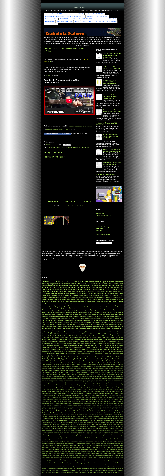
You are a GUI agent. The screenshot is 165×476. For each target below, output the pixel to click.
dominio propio (85, 441)
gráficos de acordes (86, 21)
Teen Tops (76, 426)
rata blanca (117, 463)
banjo (83, 434)
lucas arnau (90, 380)
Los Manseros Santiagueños (113, 360)
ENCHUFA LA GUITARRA (82, 7)
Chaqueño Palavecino (102, 397)
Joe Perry (54, 409)
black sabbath (119, 297)
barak (86, 434)
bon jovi (85, 326)
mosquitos (99, 230)
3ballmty (44, 391)
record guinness (46, 464)
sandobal (92, 384)
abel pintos (58, 293)
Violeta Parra (45, 318)
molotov (79, 349)
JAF (76, 407)
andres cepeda (67, 291)
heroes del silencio (60, 305)
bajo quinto (67, 434)
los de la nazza (68, 455)
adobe (106, 430)
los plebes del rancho (105, 295)
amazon (83, 432)
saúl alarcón (56, 466)
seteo (78, 351)
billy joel (104, 368)
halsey (93, 445)
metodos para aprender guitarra (63, 459)
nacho (102, 382)
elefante (82, 299)
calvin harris (78, 436)
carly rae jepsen (61, 438)
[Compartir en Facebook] (68, 145)
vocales (54, 472)
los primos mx (77, 380)
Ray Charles (106, 422)
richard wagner (70, 464)
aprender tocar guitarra (67, 307)
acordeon (97, 430)
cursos (53, 328)
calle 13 (99, 326)
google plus (65, 445)
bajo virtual (79, 434)
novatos (94, 314)
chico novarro (50, 372)
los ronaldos (84, 380)
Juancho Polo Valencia (59, 411)
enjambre (48, 343)
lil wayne (47, 455)
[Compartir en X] (67, 145)
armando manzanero (50, 434)
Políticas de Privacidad (50, 24)
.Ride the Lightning (47, 355)
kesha (50, 453)
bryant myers (56, 370)
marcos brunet (54, 457)
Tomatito (56, 428)
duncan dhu (86, 374)
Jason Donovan (114, 407)
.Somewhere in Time (66, 324)
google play (59, 445)
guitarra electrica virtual (110, 376)
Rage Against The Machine (86, 422)
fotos (92, 328)
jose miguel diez (69, 451)
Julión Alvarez (51, 293)
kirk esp (71, 453)
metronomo (120, 347)
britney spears (59, 436)
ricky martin (115, 309)
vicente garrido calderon (96, 470)
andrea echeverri (95, 432)
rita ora (85, 464)
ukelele (97, 305)
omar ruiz (95, 461)
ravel (121, 463)
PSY (84, 337)
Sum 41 (62, 426)
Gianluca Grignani (46, 359)
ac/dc (105, 284)
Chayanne (107, 305)
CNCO (77, 299)
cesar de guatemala (118, 370)
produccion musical (59, 332)
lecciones (61, 380)
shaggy (117, 466)
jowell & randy (76, 451)
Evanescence (98, 357)
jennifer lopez (90, 449)
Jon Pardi (68, 409)
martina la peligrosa (70, 457)
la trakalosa (84, 330)
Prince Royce (108, 297)
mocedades (79, 459)
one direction (90, 287)
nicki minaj (120, 382)
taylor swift (80, 303)
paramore (105, 349)
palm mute (116, 461)
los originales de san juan (85, 455)
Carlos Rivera (104, 324)
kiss (107, 320)
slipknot (44, 310)
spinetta (68, 468)
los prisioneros (65, 347)
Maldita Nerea (62, 416)
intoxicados (78, 447)
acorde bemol (59, 366)
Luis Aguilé (99, 414)
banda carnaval (79, 326)
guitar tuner (98, 343)
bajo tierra (73, 434)
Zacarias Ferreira (91, 430)
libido (57, 314)
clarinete (103, 438)
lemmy (109, 453)
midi (73, 459)
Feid (108, 357)
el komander (109, 307)
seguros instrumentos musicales (90, 466)
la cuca (115, 378)
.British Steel (82, 353)
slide (85, 351)
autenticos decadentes (85, 339)
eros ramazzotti (55, 343)
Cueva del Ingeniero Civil (103, 215)
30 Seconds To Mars (117, 389)
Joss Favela (85, 359)
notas (104, 293)
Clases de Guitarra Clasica (102, 289)
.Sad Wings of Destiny (82, 389)
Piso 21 (88, 337)
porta (82, 463)
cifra (99, 438)
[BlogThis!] (65, 145)
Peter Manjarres (67, 422)
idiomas (114, 328)
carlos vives (102, 307)
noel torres (44, 384)
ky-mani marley (86, 453)
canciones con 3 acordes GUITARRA (54, 13)
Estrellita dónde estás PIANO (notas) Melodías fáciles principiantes (112, 55)
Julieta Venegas (105, 359)
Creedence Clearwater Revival (60, 310)
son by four (63, 468)
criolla (88, 439)
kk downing (76, 453)
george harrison (88, 376)
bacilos (94, 339)
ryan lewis (112, 464)
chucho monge (64, 372)
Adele (68, 299)
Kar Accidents (97, 411)
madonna (72, 347)
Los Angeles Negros (88, 360)
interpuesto (72, 447)
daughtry (118, 439)
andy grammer (107, 432)
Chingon (118, 397)
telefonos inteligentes (58, 385)
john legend (71, 345)
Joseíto (114, 409)
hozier (58, 378)
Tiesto (46, 428)
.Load (51, 389)
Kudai (60, 360)
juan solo (83, 451)
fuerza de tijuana (100, 443)
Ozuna (80, 301)
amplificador (60, 318)
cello (66, 438)
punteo (75, 332)
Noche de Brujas (46, 420)
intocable (67, 320)
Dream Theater (93, 335)
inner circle (66, 447)
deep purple (67, 295)
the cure (66, 385)
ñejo (122, 472)
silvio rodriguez (111, 314)
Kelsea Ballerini (46, 360)
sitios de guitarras (46, 468)
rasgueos (96, 293)
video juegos (110, 293)
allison (50, 307)
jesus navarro (110, 449)
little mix (52, 455)
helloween (108, 328)
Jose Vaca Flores (107, 409)
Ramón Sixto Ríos (98, 422)
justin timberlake (68, 330)
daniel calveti (68, 341)
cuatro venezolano (94, 439)
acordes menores (76, 366)
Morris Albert (100, 418)
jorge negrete (95, 378)
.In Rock (47, 389)
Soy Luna (84, 301)
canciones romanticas (84, 318)
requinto (65, 284)
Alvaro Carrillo (104, 391)
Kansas (85, 411)
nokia (61, 461)
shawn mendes (62, 299)
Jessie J (66, 359)
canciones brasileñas (99, 436)
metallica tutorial (118, 457)
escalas (88, 328)
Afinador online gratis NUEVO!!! (64, 21)
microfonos (87, 382)
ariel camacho (58, 285)
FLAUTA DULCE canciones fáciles (68, 19)
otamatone (103, 461)
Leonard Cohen (60, 412)
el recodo (50, 299)
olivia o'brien (89, 461)
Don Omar (120, 324)
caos (91, 370)
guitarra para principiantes (77, 287)
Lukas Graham (113, 414)
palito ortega (110, 461)
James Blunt (99, 407)
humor (121, 445)
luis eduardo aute (98, 380)
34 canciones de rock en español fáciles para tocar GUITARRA (111, 136)
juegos (54, 309)
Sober (43, 426)
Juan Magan (112, 335)
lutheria (104, 330)
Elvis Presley (49, 403)
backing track (70, 326)
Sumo (65, 426)
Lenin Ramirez (75, 360)
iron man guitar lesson (104, 447)
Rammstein (49, 364)
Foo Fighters (68, 301)
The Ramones (111, 426)
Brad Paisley (73, 395)
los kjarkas (75, 455)
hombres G (61, 320)
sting (121, 384)
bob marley (54, 295)
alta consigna (77, 432)
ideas (43, 447)
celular (69, 438)
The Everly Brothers (91, 426)
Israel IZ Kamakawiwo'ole (54, 407)
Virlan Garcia (94, 310)
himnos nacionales (108, 445)
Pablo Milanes (72, 420)
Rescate (112, 422)
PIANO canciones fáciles (51, 19)
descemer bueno (57, 441)
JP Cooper (79, 407)
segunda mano (73, 466)
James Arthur (92, 407)
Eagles (100, 335)
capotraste (120, 339)
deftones (47, 441)
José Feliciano (64, 316)
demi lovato (54, 374)
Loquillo (81, 360)
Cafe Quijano (115, 395)
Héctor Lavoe (117, 405)
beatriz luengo (91, 368)
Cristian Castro (64, 335)
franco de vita (80, 343)
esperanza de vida (60, 443)
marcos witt (94, 347)
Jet (69, 359)
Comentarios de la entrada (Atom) (72, 206)
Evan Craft (73, 403)
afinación (48, 75)
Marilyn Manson (80, 310)
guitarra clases (108, 282)
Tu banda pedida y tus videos (75, 428)
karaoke (114, 451)
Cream (101, 399)
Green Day (65, 287)
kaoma (110, 451)
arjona (44, 285)
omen (99, 461)
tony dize (54, 470)
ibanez (52, 345)
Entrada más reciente (51, 201)
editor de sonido (94, 341)
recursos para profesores (56, 464)
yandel (54, 334)
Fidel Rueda (113, 357)
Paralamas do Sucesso (91, 420)
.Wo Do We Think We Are (102, 389)
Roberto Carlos (105, 337)
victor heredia (105, 470)
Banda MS (88, 285)
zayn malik (54, 387)
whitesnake (73, 472)
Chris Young (50, 399)
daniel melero (111, 439)
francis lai (88, 443)
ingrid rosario (60, 447)
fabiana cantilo (60, 376)
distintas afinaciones (76, 441)
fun (72, 376)
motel (89, 459)
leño (113, 453)
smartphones (117, 384)
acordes (101, 310)
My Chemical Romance (58, 337)
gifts (122, 443)
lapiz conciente (101, 453)
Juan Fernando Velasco (95, 359)
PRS (60, 420)
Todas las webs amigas (103, 234)
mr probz (97, 459)
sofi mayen (57, 468)
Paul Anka (105, 420)
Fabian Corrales (87, 403)
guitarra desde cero (111, 21)
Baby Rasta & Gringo (82, 393)
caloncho (66, 436)
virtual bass (48, 472)
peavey (69, 384)
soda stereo (55, 289)
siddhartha (107, 384)
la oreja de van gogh (117, 312)
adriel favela (111, 430)
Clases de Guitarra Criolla (115, 284)
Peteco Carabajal (58, 422)
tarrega (79, 468)
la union (119, 378)
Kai (81, 411)
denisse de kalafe (62, 374)
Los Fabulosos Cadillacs (84, 316)
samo (67, 351)
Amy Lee (117, 391)
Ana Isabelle (54, 393)
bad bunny (99, 339)
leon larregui (51, 314)
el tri (52, 320)
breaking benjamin (50, 436)
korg (111, 378)
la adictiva (69, 309)
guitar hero (86, 445)
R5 (119, 362)
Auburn (75, 393)
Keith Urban (120, 359)
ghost (55, 320)
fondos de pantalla (118, 301)
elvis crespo (110, 441)
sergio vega (101, 466)
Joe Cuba (49, 409)
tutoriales (120, 287)
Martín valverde (76, 362)
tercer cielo (90, 468)
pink (52, 332)
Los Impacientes (46, 414)
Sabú (96, 424)
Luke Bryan (120, 414)
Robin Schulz (55, 364)
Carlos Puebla (54, 397)
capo (49, 61)
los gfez (48, 347)
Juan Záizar (50, 411)
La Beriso (117, 411)
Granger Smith (81, 405)
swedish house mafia (47, 385)
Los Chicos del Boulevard (108, 412)
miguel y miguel (65, 349)
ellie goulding (110, 374)
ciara (70, 372)
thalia (94, 468)
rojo (58, 351)
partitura (44, 293)
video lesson (101, 385)
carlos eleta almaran (51, 438)
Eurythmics (67, 403)
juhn (86, 451)
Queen (121, 295)
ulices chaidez (88, 322)
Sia (54, 326)
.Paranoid (58, 324)
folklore (69, 293)
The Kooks (99, 364)
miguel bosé (93, 382)
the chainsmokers (84, 147)
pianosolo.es (100, 213)
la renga (107, 345)
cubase (101, 439)
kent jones (45, 453)
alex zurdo (117, 430)
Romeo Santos (46, 295)
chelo (92, 318)
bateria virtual (74, 318)
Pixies (112, 362)
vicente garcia (94, 385)
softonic (89, 351)
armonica (64, 326)
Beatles (85, 284)
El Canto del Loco (90, 357)
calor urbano (71, 436)
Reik (95, 287)
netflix (115, 382)
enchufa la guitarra (118, 441)
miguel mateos (56, 349)
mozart (93, 459)
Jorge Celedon (81, 409)
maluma (115, 291)
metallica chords (92, 457)
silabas (121, 466)
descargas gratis (71, 374)
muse (88, 293)
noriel (64, 461)
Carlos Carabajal (46, 397)
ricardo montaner (90, 332)
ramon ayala (53, 351)
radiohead (80, 332)
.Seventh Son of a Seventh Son (74, 355)
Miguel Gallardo (56, 418)
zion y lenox (65, 353)
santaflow (102, 384)
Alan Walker (73, 391)
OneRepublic (78, 337)
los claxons (81, 305)
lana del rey (113, 345)
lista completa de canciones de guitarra (58, 130)
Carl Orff (121, 395)
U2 (86, 291)
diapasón (68, 441)
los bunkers (76, 309)
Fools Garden (113, 403)
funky (74, 376)
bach (68, 318)
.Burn (85, 387)
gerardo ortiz (74, 293)
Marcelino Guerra (91, 416)
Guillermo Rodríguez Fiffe (92, 405)
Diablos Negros (63, 401)
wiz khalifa (84, 472)
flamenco (69, 343)
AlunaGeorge (97, 391)
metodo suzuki (51, 459)
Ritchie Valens (97, 337)
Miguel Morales (64, 418)
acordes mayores (51, 339)
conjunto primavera (105, 372)
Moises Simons (92, 418)
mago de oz (110, 330)
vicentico (49, 310)
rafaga (106, 463)
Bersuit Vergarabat (118, 334)
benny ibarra (98, 368)
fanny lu (72, 443)
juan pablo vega (49, 330)
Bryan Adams (90, 395)
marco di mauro (46, 457)
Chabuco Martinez (85, 397)
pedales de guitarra (64, 303)
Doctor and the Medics (97, 401)
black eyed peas (116, 368)
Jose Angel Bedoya (90, 409)
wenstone (67, 472)
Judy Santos (77, 411)
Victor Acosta (45, 430)
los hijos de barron (56, 347)
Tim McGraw (114, 364)
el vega (104, 441)
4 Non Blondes (89, 355)
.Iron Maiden (114, 322)
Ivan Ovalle (64, 407)
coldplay (80, 295)
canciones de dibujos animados (107, 287)
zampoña (48, 387)
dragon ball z (75, 328)
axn (63, 434)
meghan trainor (67, 382)
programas (120, 349)
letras (100, 282)
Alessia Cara (89, 391)
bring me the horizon (53, 312)
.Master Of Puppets (54, 316)
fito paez (64, 343)
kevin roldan (83, 345)
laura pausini (55, 380)
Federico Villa (95, 403)
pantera (121, 461)
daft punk (58, 328)
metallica (49, 287)
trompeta (67, 470)
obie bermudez (51, 384)
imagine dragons (87, 312)
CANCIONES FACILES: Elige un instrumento (89, 19)
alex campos (53, 318)
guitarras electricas (47, 309)
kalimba (75, 330)
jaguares (76, 378)
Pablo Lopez (65, 420)
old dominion (83, 461)
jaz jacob (72, 449)
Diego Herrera (71, 401)
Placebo (116, 362)
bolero (118, 434)
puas (89, 384)
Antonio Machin (61, 393)
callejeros (114, 339)
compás (59, 439)
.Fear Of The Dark (105, 322)
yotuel (121, 385)
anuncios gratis (56, 307)
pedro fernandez (52, 463)
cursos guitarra (101, 291)
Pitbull (116, 316)
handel (102, 445)
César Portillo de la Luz (109, 399)
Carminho (60, 397)
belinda (97, 434)
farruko (68, 312)
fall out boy (68, 376)
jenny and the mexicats (100, 449)
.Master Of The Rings (58, 389)
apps (43, 434)
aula (61, 434)
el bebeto (48, 320)
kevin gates (55, 453)
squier (71, 468)
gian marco (120, 307)
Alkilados (83, 334)
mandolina (110, 455)
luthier (104, 380)
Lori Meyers (86, 412)
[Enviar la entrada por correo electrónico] (60, 144)
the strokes (112, 351)
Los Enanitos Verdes (99, 297)
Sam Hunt (105, 424)
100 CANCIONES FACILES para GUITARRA (97, 16)
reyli (84, 332)
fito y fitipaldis (88, 299)
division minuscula (66, 328)
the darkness (72, 385)
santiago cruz (72, 351)
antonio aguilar (114, 432)
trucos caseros (73, 470)
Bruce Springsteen (82, 395)
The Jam (105, 426)
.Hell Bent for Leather (114, 387)
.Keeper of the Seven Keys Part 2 (94, 353)
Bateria (44, 287)
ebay (93, 441)
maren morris (87, 314)
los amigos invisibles (59, 455)
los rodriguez (98, 330)
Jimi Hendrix (45, 326)
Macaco (63, 362)
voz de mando (96, 322)
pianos (110, 299)
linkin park (45, 303)
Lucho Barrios (50, 362)
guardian (79, 445)
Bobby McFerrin (60, 357)
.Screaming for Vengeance (58, 355)
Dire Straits (72, 310)
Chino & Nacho (113, 324)
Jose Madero (99, 409)
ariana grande (78, 307)
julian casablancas (92, 451)
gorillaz (94, 376)
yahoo (117, 385)
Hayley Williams (104, 405)
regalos (65, 464)
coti (84, 295)
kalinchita (99, 451)
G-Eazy (57, 405)
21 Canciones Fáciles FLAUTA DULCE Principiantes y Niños (109, 81)
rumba (108, 464)
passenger (44, 463)
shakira (73, 297)
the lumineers (104, 351)
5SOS (48, 301)
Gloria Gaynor (70, 405)
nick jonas (56, 461)
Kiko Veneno (112, 411)
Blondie (48, 395)
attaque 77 (79, 368)
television (91, 305)
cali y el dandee (92, 326)
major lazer (120, 380)
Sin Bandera (74, 295)
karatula (118, 451)
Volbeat (120, 364)
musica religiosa (46, 332)
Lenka (54, 412)
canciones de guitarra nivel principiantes (80, 126)
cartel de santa (96, 370)
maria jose (62, 457)
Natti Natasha (119, 418)
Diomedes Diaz (87, 401)
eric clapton (83, 328)
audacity (58, 434)
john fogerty (82, 378)
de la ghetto (48, 374)
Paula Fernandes (112, 420)
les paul (71, 380)
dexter (63, 441)
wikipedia (101, 305)
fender (114, 307)
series (55, 287)
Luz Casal (44, 416)
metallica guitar (101, 457)
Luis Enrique (57, 362)
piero (86, 384)
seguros (80, 466)
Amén (49, 393)
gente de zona (80, 376)
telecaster (84, 468)
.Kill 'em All (59, 334)
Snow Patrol (84, 364)
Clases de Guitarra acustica (69, 147)
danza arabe (99, 228)
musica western (119, 459)
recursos (77, 21)
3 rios (83, 355)
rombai (95, 464)
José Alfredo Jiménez (87, 297)
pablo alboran (88, 289)
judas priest (91, 291)
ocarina (68, 461)
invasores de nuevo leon (88, 447)
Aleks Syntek (106, 355)
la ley (79, 330)
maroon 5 (51, 303)
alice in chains (56, 432)
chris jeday (95, 438)
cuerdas (106, 439)
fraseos (93, 443)
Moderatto (81, 418)
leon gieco (66, 380)
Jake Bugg (61, 359)
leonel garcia (117, 320)
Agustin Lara (66, 391)
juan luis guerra (95, 320)
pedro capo (74, 384)
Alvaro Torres (111, 391)
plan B (114, 349)
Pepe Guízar (50, 422)
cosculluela (62, 312)
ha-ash (55, 299)
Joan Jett (79, 359)
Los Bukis (48, 337)
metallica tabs (74, 382)
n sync (44, 461)
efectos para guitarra (102, 301)
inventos (96, 447)
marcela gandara (86, 347)
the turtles (78, 385)
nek (113, 382)
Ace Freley (91, 324)
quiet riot (102, 463)
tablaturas (94, 282)
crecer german (82, 439)
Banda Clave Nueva (93, 393)
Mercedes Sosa (84, 362)
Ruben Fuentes (91, 424)
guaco (101, 376)
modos (98, 382)
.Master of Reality (50, 324)
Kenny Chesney (54, 360)
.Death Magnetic (91, 387)
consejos (64, 439)
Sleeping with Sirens (117, 424)
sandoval (97, 384)
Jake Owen (85, 407)
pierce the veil (80, 384)
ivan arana (44, 449)
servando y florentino (110, 466)
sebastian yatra (100, 332)
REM (91, 337)
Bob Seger (67, 395)
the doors (44, 334)
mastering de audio (103, 347)
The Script (118, 426)
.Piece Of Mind (107, 353)
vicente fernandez (78, 289)
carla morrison (94, 307)
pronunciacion (69, 332)
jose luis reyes (60, 451)
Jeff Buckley (105, 335)
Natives (114, 418)
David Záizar (53, 401)
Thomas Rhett (106, 364)
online (97, 349)
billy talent (108, 368)
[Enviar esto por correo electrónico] (63, 145)
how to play (116, 445)
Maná (52, 285)
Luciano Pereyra (92, 414)
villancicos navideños (78, 291)
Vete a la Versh (110, 428)
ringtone (81, 464)
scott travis (67, 466)
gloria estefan (45, 445)
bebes (93, 434)
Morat (50, 326)
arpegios (65, 285)
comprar (55, 439)
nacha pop (85, 349)
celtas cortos (109, 370)
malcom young (46, 382)
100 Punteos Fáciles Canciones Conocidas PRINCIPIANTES (110, 96)
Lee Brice (50, 412)
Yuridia (54, 366)
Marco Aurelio (99, 416)
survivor (76, 468)
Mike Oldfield (75, 418)
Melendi (59, 287)
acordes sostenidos (94, 366)
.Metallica (65, 334)
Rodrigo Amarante (61, 424)
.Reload (121, 353)
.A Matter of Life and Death (67, 387)
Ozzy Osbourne (55, 420)
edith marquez (98, 441)
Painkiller (78, 420)
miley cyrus (66, 322)
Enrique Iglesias (118, 293)
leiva (106, 453)
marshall (61, 382)
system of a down (79, 322)
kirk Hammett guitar (63, 453)
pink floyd (59, 291)
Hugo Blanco (54, 359)
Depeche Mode (84, 335)
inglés (118, 328)
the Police (98, 468)
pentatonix (58, 463)
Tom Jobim (51, 428)
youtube (44, 387)
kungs (80, 453)
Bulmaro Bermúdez (99, 395)
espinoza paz (88, 295)
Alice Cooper (113, 355)
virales (43, 472)
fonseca (95, 299)
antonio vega (69, 339)
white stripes (58, 353)
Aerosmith (78, 334)
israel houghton (119, 447)
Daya (57, 401)
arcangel (76, 339)
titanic (49, 470)
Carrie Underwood (67, 397)
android (101, 432)
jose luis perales (103, 378)
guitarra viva (94, 284)
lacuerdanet (94, 453)
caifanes (55, 297)
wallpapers (78, 297)
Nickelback (107, 362)
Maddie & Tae (54, 416)
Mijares (70, 418)
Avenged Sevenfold (99, 334)
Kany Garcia (90, 411)
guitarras (80, 312)
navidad (44, 289)
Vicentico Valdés (118, 428)
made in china (101, 455)
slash (112, 384)
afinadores (116, 303)
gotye (98, 376)
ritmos (49, 289)
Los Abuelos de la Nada (95, 412)
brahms (44, 436)
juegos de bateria (59, 330)
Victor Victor (52, 430)
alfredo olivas (48, 432)
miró (75, 459)
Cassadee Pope (77, 397)
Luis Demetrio (105, 414)
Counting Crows (95, 399)
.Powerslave (71, 334)
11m (111, 389)
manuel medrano (70, 314)
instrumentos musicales (60, 345)
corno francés (70, 439)
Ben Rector (101, 393)
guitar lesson (91, 343)
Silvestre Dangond (64, 364)
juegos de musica (103, 299)
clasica (50, 439)
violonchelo (45, 316)
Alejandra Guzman (81, 391)
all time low (71, 432)
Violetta (67, 430)
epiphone (44, 443)
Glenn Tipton (62, 405)
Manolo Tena (69, 416)
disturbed (77, 374)
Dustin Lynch (107, 401)
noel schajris (92, 349)
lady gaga (45, 314)
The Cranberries (92, 364)
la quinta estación (99, 345)
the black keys (109, 332)
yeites (106, 472)
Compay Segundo (75, 399)
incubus (54, 447)
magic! (115, 380)
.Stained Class (92, 389)
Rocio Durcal (53, 424)
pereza (110, 349)
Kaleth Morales (73, 316)
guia (82, 445)
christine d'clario (112, 326)
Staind (47, 426)
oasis (92, 293)
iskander (113, 447)
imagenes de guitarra (72, 305)
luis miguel (68, 297)
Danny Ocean (45, 401)
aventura (120, 310)
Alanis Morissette (98, 355)
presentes (93, 463)
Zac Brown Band (82, 430)
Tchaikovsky (70, 426)
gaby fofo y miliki (108, 443)
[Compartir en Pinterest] (70, 145)
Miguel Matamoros (93, 362)
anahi (43, 368)
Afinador (73, 299)
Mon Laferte (101, 362)
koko (109, 378)
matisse (56, 303)
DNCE (70, 335)
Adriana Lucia (58, 391)
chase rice (81, 438)
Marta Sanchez (115, 416)
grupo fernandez (72, 445)
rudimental (103, 464)
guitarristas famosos (99, 328)
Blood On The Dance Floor (57, 395)
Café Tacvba (60, 301)
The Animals (83, 426)
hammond (97, 445)
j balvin (101, 293)
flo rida (74, 343)
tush (89, 385)
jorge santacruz (53, 451)
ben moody (102, 434)
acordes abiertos (67, 366)
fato (61, 343)
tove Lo (59, 470)
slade (52, 468)
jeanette (77, 449)
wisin (94, 303)
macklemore (95, 455)
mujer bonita (103, 459)
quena (97, 463)
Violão (71, 430)
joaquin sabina (81, 320)
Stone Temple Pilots (54, 426)
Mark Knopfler (68, 362)
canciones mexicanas (108, 285)
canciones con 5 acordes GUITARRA (94, 13)
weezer (114, 385)
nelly (47, 461)
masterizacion (112, 347)
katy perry (103, 320)
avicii (65, 318)
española (53, 443)
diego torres (76, 341)
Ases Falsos (90, 334)
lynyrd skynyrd (109, 380)
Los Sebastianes (63, 414)
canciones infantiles (79, 285)
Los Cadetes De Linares (100, 360)
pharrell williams (66, 463)
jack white (55, 449)
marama (81, 309)
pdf (97, 314)
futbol (86, 343)
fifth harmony (73, 312)
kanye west (105, 451)
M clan (49, 416)
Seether (110, 424)
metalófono (45, 459)
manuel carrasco (118, 330)
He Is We (110, 405)
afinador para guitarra (113, 366)
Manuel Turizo (83, 416)
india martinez (70, 378)
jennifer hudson (83, 449)
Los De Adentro (119, 412)
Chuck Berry (80, 357)
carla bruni (116, 436)
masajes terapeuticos (81, 457)
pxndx (114, 299)
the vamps (103, 468)
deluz (51, 441)
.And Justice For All (74, 353)
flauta (48, 285)
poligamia (78, 463)
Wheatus (75, 430)
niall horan (51, 461)
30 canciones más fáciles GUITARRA (75, 16)
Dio (84, 357)
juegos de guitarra (106, 312)
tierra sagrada (119, 351)
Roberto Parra (45, 424)
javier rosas (67, 449)
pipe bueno (73, 463)
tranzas (49, 353)
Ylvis (50, 366)
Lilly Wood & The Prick (71, 412)
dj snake (87, 341)
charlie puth (45, 341)
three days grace (88, 303)
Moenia (86, 418)
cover (118, 372)
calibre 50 (64, 293)
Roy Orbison (76, 424)
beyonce (107, 434)
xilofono (90, 472)
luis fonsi (61, 314)
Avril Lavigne (108, 334)
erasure (49, 443)
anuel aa (121, 432)
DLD (117, 295)
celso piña (103, 370)
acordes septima (85, 366)
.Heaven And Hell (104, 387)
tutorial (50, 334)
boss (121, 434)
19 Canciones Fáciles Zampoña (105, 174)
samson (118, 464)
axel (114, 297)
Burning (106, 395)
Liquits (78, 412)
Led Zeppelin (114, 305)
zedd (58, 387)
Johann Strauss (61, 409)
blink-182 (44, 312)
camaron (84, 436)
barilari (90, 434)
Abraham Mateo (51, 391)
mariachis (60, 322)
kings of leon (90, 345)
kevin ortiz (77, 345)
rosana (71, 322)
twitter (53, 353)
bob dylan (108, 339)
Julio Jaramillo (113, 359)
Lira (81, 412)
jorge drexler (88, 378)
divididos (82, 341)
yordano (110, 472)
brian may (50, 370)
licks (115, 453)
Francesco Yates (50, 405)
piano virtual (97, 309)
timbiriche (109, 468)
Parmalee (99, 420)
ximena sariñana (96, 472)
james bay (60, 449)
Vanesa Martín (102, 428)
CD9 (110, 395)
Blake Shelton (51, 357)
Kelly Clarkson (104, 411)
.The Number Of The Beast (80, 324)
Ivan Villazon (71, 407)
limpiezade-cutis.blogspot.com (105, 227)
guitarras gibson (118, 343)
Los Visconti (78, 414)
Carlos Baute (45, 335)
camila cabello (90, 436)
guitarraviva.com (46, 378)
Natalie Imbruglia (107, 418)
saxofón (51, 466)
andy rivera (48, 368)
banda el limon (86, 307)
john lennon (61, 297)
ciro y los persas (76, 372)
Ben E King (45, 357)
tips (47, 470)
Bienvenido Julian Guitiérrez (112, 393)
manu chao (78, 347)
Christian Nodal (57, 399)
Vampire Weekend (87, 428)
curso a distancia (53, 341)
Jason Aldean (106, 407)
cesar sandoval (75, 438)
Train (116, 337)
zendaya (114, 472)
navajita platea (107, 382)
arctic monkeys (92, 301)
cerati (62, 295)
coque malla (113, 372)
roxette (99, 464)
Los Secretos (71, 414)
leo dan (111, 320)
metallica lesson (109, 457)
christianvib (119, 282)
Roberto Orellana (118, 422)
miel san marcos (46, 349)
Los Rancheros (54, 414)
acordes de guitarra (54, 147)
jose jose (87, 320)
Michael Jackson (101, 316)
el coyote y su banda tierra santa (98, 374)
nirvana (101, 284)
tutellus (79, 470)
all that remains (64, 432)
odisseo (72, 461)
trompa (63, 470)
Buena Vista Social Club (70, 357)
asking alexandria (72, 368)
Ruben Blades (82, 424)
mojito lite (85, 459)
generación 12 (116, 443)
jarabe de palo (97, 312)
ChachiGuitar (93, 397)
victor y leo (120, 470)
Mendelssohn (48, 418)
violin (106, 385)
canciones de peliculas (75, 284)
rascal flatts (111, 463)
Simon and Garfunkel (75, 364)
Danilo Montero (119, 399)
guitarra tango (119, 376)
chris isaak (57, 372)
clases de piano (47, 284)
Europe (62, 403)
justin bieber (109, 291)
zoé (96, 291)
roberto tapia (90, 464)
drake (90, 441)
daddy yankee (115, 318)
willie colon (79, 472)
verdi (88, 470)
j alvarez (50, 449)
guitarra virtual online (108, 343)
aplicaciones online (62, 368)
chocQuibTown (88, 438)
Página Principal (70, 201)
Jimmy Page (74, 359)
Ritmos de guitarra (49, 21)
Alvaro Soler (120, 355)
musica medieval (110, 459)
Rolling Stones (109, 303)
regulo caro (73, 303)
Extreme (104, 357)
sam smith (62, 351)
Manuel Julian (76, 416)
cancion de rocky (64, 370)
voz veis (110, 385)
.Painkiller (73, 389)
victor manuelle (113, 470)
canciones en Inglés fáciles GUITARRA (54, 16)
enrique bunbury (50, 305)
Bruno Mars (54, 301)
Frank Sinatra (119, 357)
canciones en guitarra (84, 370)
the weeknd (119, 314)
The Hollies (100, 426)
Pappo (83, 420)
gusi (90, 445)
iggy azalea (63, 378)
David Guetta (76, 335)
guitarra (54, 284)
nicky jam (120, 291)
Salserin (100, 424)
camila (58, 295)
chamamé (44, 372)
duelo (81, 374)
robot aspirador (100, 225)
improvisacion (48, 447)
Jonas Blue (74, 409)
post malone (87, 463)
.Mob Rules (67, 389)
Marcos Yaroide (107, 416)
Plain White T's (75, 422)
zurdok (118, 472)
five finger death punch (80, 443)
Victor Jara (88, 310)
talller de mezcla (95, 351)
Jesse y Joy (63, 289)
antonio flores (54, 368)
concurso (48, 328)
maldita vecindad (54, 382)
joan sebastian (83, 293)
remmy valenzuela (106, 309)
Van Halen (95, 428)
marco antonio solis (51, 322)
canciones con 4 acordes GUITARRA (74, 13)
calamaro (44, 299)
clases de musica (99, 318)
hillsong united (46, 345)
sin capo (120, 309)
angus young (107, 310)
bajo (89, 284)
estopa (110, 301)
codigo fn (97, 372)
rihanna (87, 305)
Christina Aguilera (66, 399)
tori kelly (44, 353)
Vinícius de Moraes (60, 430)
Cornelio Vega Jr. (54, 335)
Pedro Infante (110, 316)
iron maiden (119, 285)
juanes (70, 289)
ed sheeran (51, 291)
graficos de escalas (99, 21)
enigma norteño (53, 376)
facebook (67, 443)
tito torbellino (84, 385)
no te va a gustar (89, 309)
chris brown (105, 326)
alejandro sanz (96, 285)
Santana (120, 316)
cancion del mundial (74, 370)
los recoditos (91, 330)
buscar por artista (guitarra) (109, 19)
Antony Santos (69, 393)
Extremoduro (79, 403)
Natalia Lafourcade (70, 337)
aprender (60, 284)
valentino (84, 470)
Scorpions (112, 337)
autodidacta (114, 310)
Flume (108, 403)
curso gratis (107, 318)
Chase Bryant (112, 397)
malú (106, 455)
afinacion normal (103, 366)
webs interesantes (60, 472)
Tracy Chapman (63, 428)
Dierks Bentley (79, 401)
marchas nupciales (118, 455)
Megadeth (75, 301)
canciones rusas (109, 436)
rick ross (77, 464)
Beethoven (97, 324)
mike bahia (73, 349)
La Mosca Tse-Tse (66, 360)
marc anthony (79, 314)
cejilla (70, 285)
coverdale (76, 439)
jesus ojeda (117, 449)
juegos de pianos (61, 309)
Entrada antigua (87, 201)
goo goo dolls (52, 445)
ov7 (101, 349)
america (121, 366)
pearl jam (65, 384)
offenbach (76, 461)
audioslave (85, 368)
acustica (102, 430)
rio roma (114, 295)
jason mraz (73, 320)
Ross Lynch (69, 424)
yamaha (102, 472)
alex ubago (58, 326)
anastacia (88, 432)
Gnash (75, 405)
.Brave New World (78, 387)
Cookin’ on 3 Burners (85, 399)
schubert (61, 466)
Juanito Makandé (69, 411)
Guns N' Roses (100, 303)
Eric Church (56, 403)
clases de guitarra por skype (112, 438)
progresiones (45, 351)
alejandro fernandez (47, 297)
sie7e (81, 351)
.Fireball (98, 387)
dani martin (62, 341)
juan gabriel (96, 295)
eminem (115, 374)
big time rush (113, 434)
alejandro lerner (61, 339)
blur (104, 339)
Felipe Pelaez (102, 403)
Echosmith (113, 401)
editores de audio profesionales (107, 341)
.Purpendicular (115, 353)
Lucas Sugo (84, 414)
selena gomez (103, 314)
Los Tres (93, 316)
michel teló (81, 382)
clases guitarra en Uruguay (87, 372)
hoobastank (54, 378)
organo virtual (58, 384)
